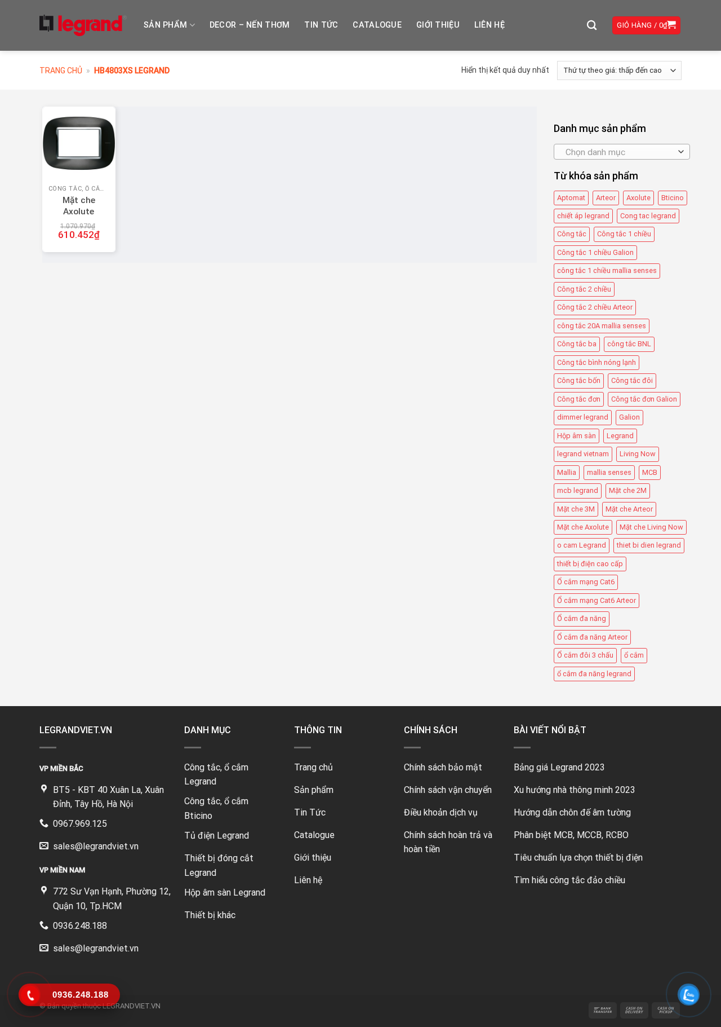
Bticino (672, 197)
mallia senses (609, 472)
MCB (649, 472)
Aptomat (571, 197)
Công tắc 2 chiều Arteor (595, 307)
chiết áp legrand (583, 215)
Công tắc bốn (578, 380)
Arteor (606, 197)
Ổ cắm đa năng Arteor (592, 637)
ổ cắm (634, 655)
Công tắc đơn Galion (644, 399)
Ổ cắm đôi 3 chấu (585, 655)
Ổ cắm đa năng (581, 618)
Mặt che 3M (576, 509)
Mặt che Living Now (651, 527)
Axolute (638, 197)
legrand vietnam (583, 453)
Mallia (566, 472)
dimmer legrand (582, 417)
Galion (629, 417)
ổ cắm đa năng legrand (594, 673)
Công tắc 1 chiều (624, 234)
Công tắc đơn (578, 399)
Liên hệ (489, 25)
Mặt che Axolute (583, 527)
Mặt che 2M (628, 490)
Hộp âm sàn (576, 435)
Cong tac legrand (648, 215)
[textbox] (618, 152)
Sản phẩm (165, 25)
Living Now (638, 453)
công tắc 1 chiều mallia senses (607, 270)
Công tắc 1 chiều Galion (595, 252)
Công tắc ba (577, 344)
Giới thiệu (438, 25)
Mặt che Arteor (629, 509)
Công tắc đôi (632, 380)
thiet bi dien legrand (649, 545)
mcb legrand (577, 490)
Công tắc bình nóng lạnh (596, 362)
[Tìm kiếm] (592, 25)
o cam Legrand (581, 545)
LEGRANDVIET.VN (132, 1006)
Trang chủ (60, 70)
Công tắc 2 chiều (584, 289)
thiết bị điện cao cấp (590, 563)
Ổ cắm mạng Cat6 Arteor (596, 600)
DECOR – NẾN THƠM (250, 25)
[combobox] (622, 152)
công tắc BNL (629, 344)
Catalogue (377, 25)
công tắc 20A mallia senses (601, 325)
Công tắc (571, 234)
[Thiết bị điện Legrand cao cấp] (83, 25)
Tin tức (321, 25)
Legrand (620, 435)
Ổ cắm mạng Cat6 (586, 582)
